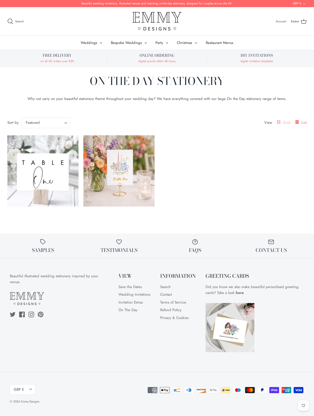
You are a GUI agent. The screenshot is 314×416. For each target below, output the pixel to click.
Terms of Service (173, 302)
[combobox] (46, 122)
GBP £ (297, 3)
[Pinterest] (40, 314)
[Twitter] (12, 314)
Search (165, 287)
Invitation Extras (130, 302)
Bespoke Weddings (126, 42)
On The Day (127, 310)
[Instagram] (31, 314)
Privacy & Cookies (174, 317)
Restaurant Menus (219, 42)
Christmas (184, 42)
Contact (166, 294)
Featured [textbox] (33, 122)
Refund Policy (171, 310)
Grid (287, 122)
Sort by (13, 122)
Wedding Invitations (134, 294)
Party (159, 42)
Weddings (89, 42)
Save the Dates (130, 287)
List (304, 122)
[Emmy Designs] (157, 21)
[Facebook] (22, 314)
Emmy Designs (30, 401)
